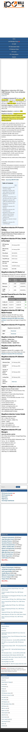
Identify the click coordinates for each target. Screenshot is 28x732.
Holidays (3, 690)
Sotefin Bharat (6, 573)
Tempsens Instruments (8, 537)
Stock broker (4, 717)
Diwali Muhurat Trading (6, 682)
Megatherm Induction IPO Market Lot (9, 194)
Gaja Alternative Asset (8, 539)
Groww (3, 688)
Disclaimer (4, 630)
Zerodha (3, 725)
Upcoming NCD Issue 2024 (7, 659)
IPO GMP (14, 44)
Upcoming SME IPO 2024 (12, 179)
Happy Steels (5, 578)
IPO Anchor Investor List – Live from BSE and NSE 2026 (13, 640)
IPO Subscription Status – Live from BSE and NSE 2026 (13, 652)
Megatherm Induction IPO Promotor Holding (9, 188)
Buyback (14, 57)
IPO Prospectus (6, 495)
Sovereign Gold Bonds (8, 500)
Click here (14, 381)
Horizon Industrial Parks (8, 544)
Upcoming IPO (5, 721)
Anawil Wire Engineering (8, 569)
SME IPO (5, 95)
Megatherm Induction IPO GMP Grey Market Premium (9, 201)
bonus (3, 680)
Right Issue (5, 498)
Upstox (3, 723)
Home (14, 39)
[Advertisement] (14, 23)
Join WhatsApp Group (13, 41)
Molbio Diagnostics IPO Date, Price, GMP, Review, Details (14, 614)
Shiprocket (5, 550)
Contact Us (4, 628)
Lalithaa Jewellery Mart (8, 546)
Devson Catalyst (6, 577)
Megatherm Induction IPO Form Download (9, 210)
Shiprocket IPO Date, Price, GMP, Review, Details (12, 612)
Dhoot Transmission (7, 554)
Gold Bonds (4, 686)
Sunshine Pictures (7, 541)
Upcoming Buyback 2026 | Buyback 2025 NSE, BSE (13, 655)
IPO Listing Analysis (14, 54)
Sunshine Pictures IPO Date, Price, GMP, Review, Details (14, 599)
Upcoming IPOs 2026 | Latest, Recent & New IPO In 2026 (14, 657)
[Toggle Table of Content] (15, 185)
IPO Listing (4, 699)
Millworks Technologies (8, 575)
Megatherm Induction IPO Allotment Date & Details (9, 213)
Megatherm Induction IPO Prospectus (9, 204)
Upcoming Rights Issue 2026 (8, 661)
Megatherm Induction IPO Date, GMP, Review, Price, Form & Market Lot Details (13, 92)
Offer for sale (4, 708)
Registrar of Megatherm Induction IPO (8, 216)
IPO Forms (14, 52)
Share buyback (5, 712)
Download (13, 330)
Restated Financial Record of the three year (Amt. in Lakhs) (9, 197)
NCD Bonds (4, 706)
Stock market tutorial (6, 719)
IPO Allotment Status (14, 49)
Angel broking (4, 677)
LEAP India (5, 557)
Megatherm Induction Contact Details (9, 219)
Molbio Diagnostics (7, 556)
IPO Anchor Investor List (7, 695)
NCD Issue (5, 497)
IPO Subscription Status (14, 46)
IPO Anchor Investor (7, 493)
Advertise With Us (5, 626)
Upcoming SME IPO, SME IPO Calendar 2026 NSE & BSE (14, 663)
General (3, 684)
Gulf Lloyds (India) (7, 571)
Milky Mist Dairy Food (7, 552)
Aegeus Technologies (8, 567)
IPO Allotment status (6, 693)
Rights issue (4, 710)
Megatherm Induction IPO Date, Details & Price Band (9, 191)
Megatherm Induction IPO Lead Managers (9, 223)
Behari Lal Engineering (8, 548)
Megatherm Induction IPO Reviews (9, 207)
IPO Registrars (5, 701)
